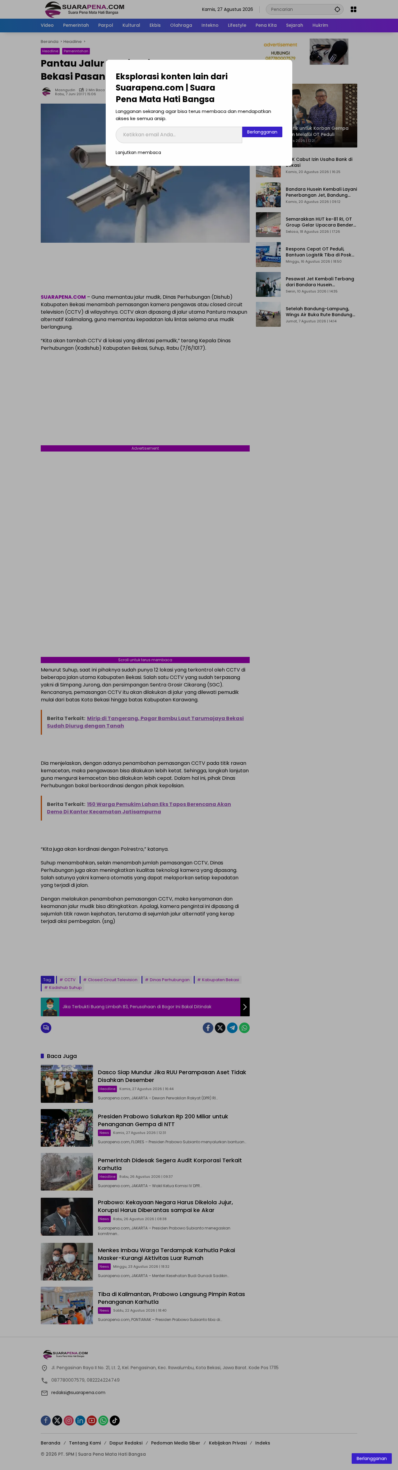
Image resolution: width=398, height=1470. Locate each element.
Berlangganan (262, 132)
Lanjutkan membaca (138, 152)
